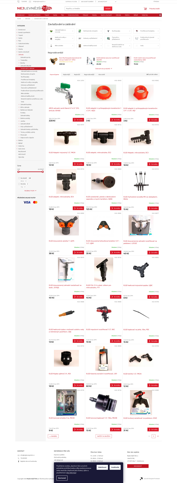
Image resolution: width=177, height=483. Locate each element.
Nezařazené (22, 151)
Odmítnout (102, 467)
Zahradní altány (25, 116)
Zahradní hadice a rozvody (29, 71)
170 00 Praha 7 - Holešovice (135, 461)
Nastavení (62, 478)
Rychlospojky (25, 77)
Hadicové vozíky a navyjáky (29, 82)
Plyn (19, 41)
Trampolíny (23, 60)
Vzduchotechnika (23, 44)
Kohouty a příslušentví (28, 85)
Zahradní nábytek (25, 66)
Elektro (20, 140)
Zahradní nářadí (25, 124)
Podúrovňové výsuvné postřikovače (32, 91)
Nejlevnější (66, 75)
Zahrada (20, 55)
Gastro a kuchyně (23, 52)
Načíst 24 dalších (103, 436)
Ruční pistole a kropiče (28, 74)
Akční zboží (21, 154)
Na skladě (26, 178)
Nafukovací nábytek (26, 110)
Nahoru (54, 436)
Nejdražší (77, 75)
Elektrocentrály (25, 118)
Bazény (22, 63)
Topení (20, 35)
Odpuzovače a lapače (27, 138)
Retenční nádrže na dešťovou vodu (32, 99)
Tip (23, 187)
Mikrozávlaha (25, 93)
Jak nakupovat (102, 2)
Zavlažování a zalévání (27, 68)
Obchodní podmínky (87, 2)
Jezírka (22, 121)
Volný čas (21, 146)
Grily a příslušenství (26, 127)
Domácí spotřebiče (24, 33)
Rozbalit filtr (29, 191)
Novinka (24, 184)
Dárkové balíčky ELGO (27, 96)
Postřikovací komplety (28, 80)
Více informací (71, 473)
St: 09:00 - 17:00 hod (97, 461)
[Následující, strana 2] (153, 436)
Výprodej (21, 157)
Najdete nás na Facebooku (28, 461)
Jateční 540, (131, 458)
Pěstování (23, 135)
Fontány (22, 113)
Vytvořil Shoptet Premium (152, 479)
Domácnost (21, 30)
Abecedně (101, 75)
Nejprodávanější (89, 75)
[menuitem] (20, 15)
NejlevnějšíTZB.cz (132, 456)
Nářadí (20, 143)
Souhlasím (115, 467)
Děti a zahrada (24, 107)
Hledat (108, 8)
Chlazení (21, 46)
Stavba (20, 49)
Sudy (22, 102)
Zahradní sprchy (25, 57)
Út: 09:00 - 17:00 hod (97, 458)
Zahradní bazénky (25, 105)
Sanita (20, 38)
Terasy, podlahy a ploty (27, 132)
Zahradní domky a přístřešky (29, 129)
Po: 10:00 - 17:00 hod (97, 456)
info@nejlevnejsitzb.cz (27, 455)
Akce (23, 181)
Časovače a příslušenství (28, 88)
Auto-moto (21, 149)
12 (158, 436)
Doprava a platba (71, 2)
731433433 (23, 458)
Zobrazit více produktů (102, 68)
